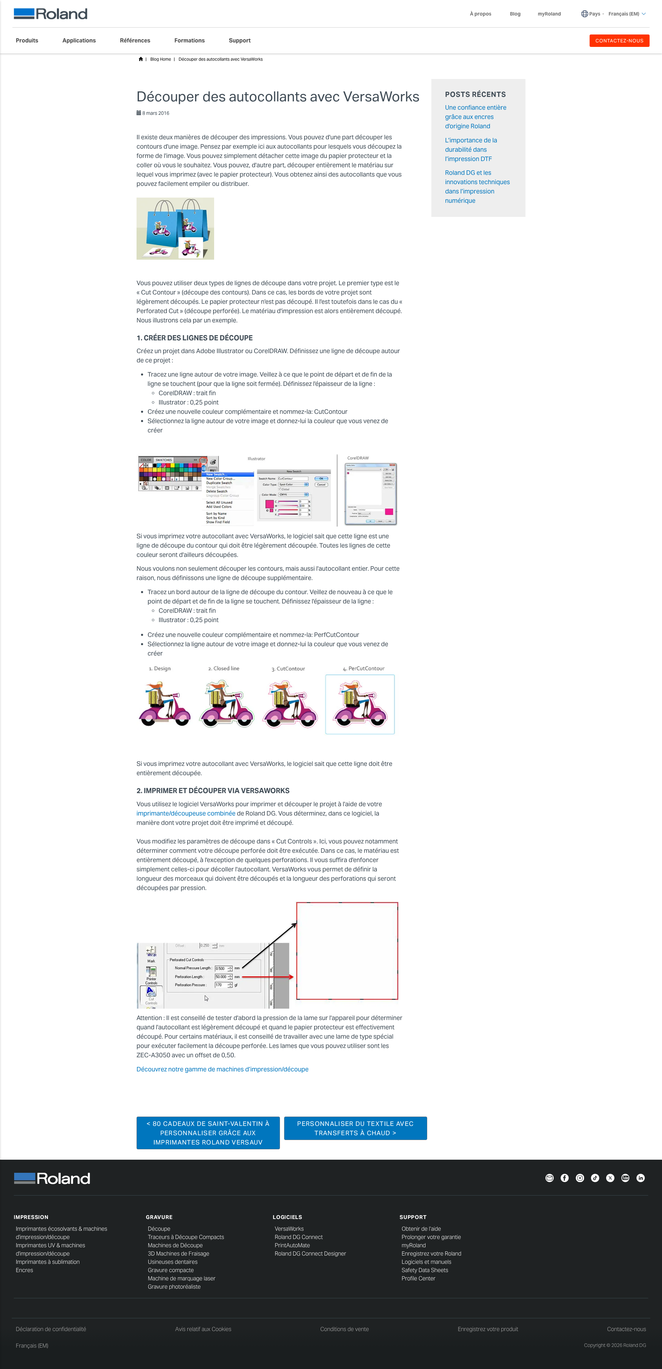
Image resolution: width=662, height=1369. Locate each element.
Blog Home (160, 59)
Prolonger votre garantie (431, 1237)
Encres (24, 1270)
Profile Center (418, 1278)
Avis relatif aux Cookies (203, 1329)
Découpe (159, 1228)
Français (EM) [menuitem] (624, 14)
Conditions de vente (344, 1329)
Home (141, 59)
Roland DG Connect (299, 1237)
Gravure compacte (171, 1270)
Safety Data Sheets (425, 1270)
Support (413, 1217)
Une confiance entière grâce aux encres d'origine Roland (475, 116)
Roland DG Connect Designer (310, 1253)
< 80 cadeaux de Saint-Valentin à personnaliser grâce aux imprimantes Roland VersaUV (208, 1133)
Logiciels (287, 1217)
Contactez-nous (626, 1329)
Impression (31, 1217)
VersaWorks (289, 1228)
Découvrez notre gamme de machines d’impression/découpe (223, 1069)
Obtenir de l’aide (421, 1228)
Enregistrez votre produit (488, 1329)
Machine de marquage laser (181, 1278)
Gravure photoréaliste (174, 1286)
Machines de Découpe (175, 1245)
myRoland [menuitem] (549, 14)
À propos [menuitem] (480, 14)
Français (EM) (32, 1345)
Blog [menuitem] (515, 14)
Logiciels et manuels (426, 1262)
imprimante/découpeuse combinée (186, 813)
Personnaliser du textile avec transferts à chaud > (355, 1128)
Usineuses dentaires (173, 1262)
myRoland (414, 1245)
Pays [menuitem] (594, 14)
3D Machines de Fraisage (178, 1253)
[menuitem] (30, 40)
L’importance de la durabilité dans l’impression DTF (471, 149)
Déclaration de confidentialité (51, 1329)
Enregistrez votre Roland (431, 1253)
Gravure (159, 1217)
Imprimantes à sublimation (48, 1262)
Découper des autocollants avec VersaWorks (221, 59)
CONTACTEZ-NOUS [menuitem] (619, 41)
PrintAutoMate (292, 1245)
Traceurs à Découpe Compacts (186, 1237)
